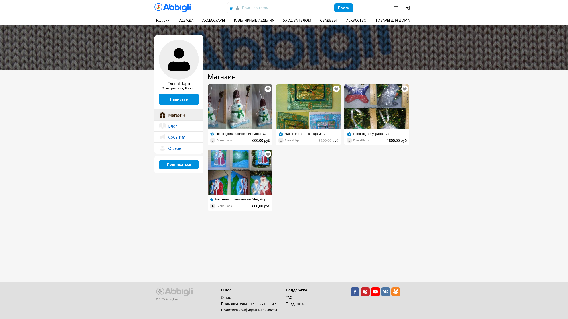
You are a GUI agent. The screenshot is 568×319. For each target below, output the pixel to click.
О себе (174, 148)
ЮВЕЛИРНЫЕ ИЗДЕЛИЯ (254, 20)
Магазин (176, 115)
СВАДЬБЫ (328, 20)
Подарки (162, 20)
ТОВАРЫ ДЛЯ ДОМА (392, 20)
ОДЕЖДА (185, 20)
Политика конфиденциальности (249, 309)
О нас (226, 297)
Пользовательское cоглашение (248, 303)
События (176, 137)
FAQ (289, 297)
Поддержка (295, 303)
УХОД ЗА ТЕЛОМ (297, 20)
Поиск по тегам (255, 7)
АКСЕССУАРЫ (213, 20)
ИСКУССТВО (356, 20)
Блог (172, 126)
